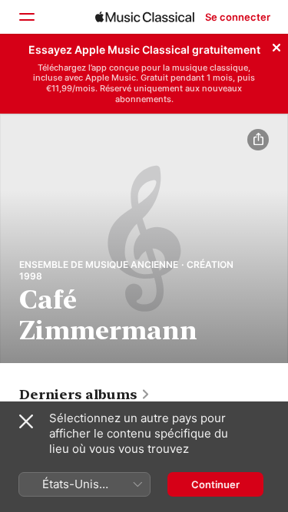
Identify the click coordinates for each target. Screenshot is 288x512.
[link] (85, 394)
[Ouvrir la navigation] (26, 17)
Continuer (215, 484)
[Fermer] (276, 45)
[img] (144, 17)
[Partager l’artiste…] (258, 139)
